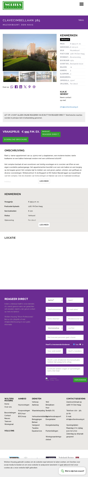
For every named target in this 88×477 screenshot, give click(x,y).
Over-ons (8, 407)
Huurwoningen (23, 405)
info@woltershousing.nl (69, 107)
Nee (77, 344)
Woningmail (9, 424)
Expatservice (37, 431)
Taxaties (35, 428)
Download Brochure (15, 139)
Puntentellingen (52, 431)
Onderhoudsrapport (53, 416)
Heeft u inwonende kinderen (58, 344)
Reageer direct (51, 134)
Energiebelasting (52, 425)
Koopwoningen (24, 411)
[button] (72, 471)
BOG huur (22, 413)
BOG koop (22, 416)
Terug (81, 20)
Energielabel (50, 419)
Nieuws (7, 418)
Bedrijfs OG (50, 411)
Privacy (52, 380)
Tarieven (7, 421)
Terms (57, 380)
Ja (82, 344)
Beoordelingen (10, 413)
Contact (7, 415)
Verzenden (80, 380)
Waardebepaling (38, 411)
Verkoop (35, 402)
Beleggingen (37, 419)
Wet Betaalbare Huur (50, 405)
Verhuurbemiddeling (40, 416)
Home (6, 404)
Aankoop (35, 405)
